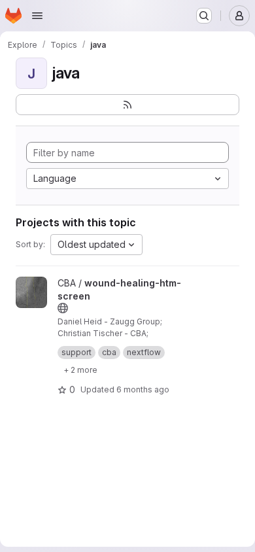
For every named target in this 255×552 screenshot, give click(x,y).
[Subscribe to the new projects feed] (127, 104)
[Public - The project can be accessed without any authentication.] (63, 308)
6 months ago (142, 389)
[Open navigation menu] (37, 15)
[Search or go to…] (204, 16)
